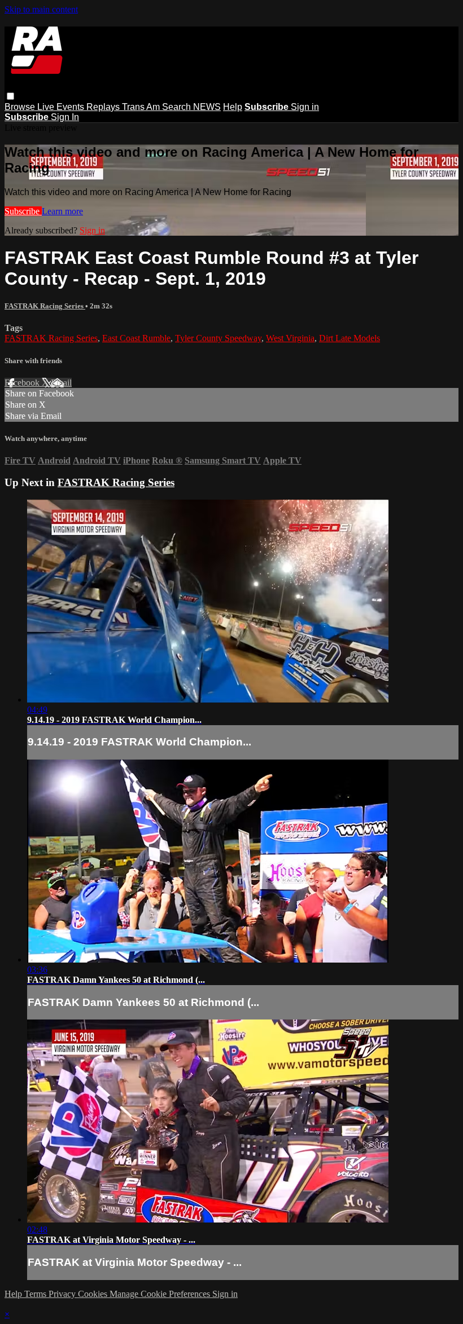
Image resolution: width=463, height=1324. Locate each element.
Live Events (61, 107)
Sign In (65, 117)
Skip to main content (41, 9)
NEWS (207, 107)
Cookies (94, 1294)
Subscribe (23, 211)
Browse (21, 107)
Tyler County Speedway (218, 338)
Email (61, 382)
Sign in (305, 107)
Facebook (23, 382)
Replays (104, 107)
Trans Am (142, 107)
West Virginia (290, 338)
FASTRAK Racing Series (45, 306)
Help (232, 107)
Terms (36, 1294)
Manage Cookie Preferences (161, 1294)
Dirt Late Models (349, 338)
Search (177, 107)
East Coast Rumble (136, 338)
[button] (10, 96)
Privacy (63, 1294)
